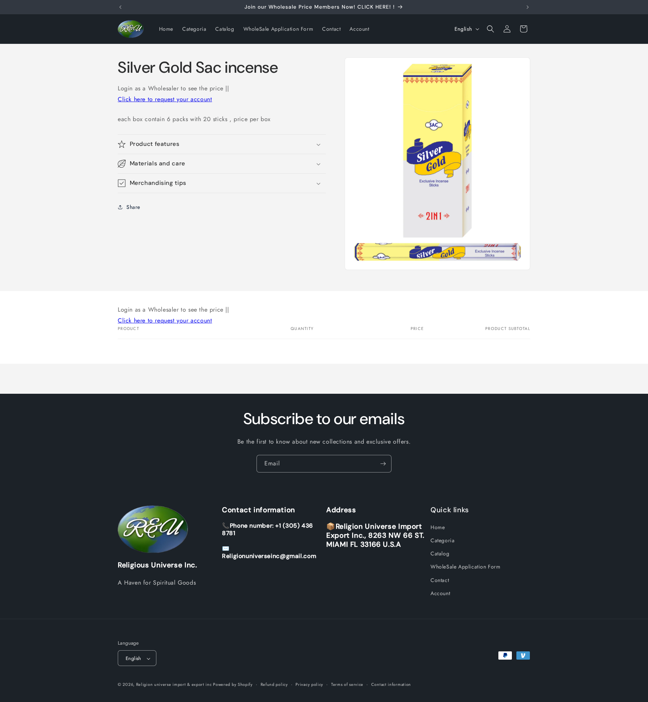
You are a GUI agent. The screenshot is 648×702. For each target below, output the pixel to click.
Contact (439, 580)
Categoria (442, 540)
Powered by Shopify (233, 685)
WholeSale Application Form (465, 567)
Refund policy (274, 684)
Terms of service (347, 684)
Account (440, 593)
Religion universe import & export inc (174, 685)
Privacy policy (309, 684)
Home (437, 527)
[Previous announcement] (120, 7)
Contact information (391, 684)
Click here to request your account (165, 99)
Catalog (439, 553)
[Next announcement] (527, 7)
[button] (490, 29)
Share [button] (133, 207)
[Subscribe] (383, 463)
